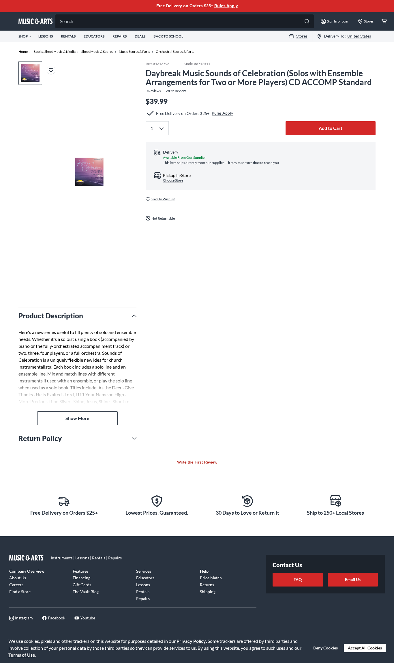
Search (66, 21)
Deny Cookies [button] (325, 647)
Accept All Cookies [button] (365, 647)
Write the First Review (197, 462)
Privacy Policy (191, 641)
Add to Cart (330, 128)
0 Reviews (153, 91)
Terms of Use (21, 655)
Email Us (353, 579)
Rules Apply (226, 5)
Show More (77, 418)
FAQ (298, 579)
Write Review (176, 91)
